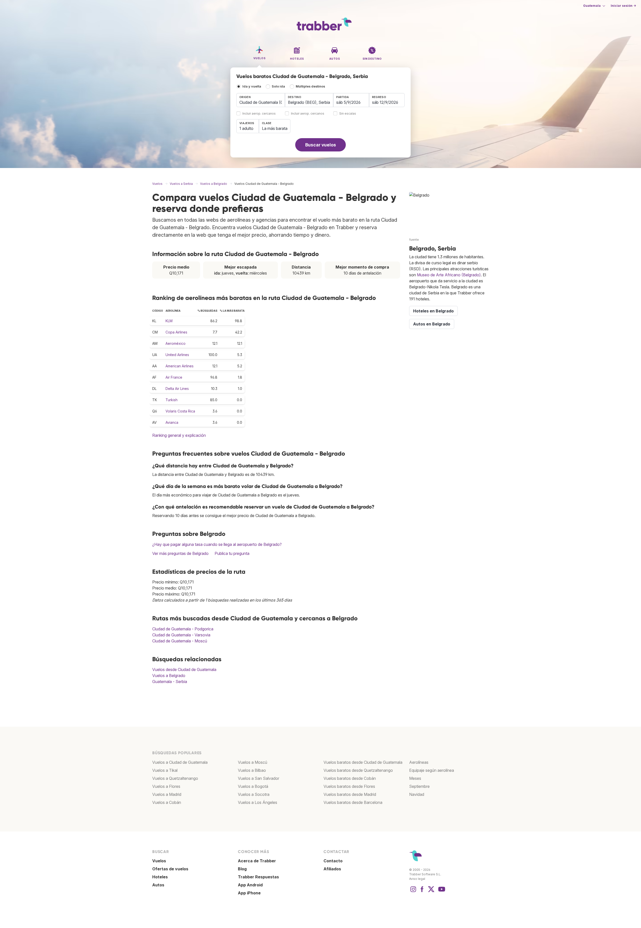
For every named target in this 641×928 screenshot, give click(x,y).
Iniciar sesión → (623, 6)
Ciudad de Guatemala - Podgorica (182, 628)
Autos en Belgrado (431, 323)
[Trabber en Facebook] (422, 891)
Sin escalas (347, 114)
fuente (414, 239)
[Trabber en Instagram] (413, 891)
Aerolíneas (418, 762)
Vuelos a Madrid (166, 794)
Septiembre (419, 786)
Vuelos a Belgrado (168, 675)
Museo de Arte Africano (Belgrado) (449, 274)
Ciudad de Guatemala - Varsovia (181, 634)
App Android (250, 884)
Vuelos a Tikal (165, 770)
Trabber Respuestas (258, 876)
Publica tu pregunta (232, 553)
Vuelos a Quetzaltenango (175, 778)
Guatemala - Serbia (169, 681)
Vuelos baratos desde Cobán (350, 778)
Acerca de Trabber (257, 860)
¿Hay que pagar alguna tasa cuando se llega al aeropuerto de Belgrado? (217, 544)
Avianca (172, 422)
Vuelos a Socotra (253, 794)
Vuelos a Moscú (252, 762)
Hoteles (160, 876)
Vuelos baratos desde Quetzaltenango (358, 770)
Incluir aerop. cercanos (259, 114)
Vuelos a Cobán (166, 802)
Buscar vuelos (320, 144)
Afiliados (332, 868)
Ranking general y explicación (179, 435)
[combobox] (260, 100)
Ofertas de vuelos (170, 868)
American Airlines (180, 366)
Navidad (416, 794)
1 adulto (246, 128)
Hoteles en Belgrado (433, 310)
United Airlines (177, 355)
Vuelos (159, 860)
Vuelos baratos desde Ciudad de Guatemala (363, 762)
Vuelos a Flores (166, 786)
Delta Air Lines (177, 388)
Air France (174, 377)
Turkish (172, 400)
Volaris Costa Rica (180, 411)
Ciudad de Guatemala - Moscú (179, 640)
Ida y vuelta (251, 86)
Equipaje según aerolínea (431, 770)
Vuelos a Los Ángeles (257, 802)
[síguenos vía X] (431, 891)
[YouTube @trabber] (441, 891)
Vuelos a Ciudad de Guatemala (180, 762)
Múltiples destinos (310, 86)
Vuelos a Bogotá (253, 786)
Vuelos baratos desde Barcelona (353, 802)
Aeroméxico (176, 343)
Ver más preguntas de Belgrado (180, 553)
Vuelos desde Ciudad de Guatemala (184, 669)
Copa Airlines (176, 332)
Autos (158, 884)
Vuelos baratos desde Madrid (350, 794)
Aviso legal (417, 879)
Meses (415, 778)
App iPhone (249, 892)
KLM (169, 321)
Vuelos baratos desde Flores (349, 786)
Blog (242, 868)
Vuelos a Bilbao (252, 770)
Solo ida (278, 86)
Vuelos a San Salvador (258, 778)
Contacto (333, 860)
